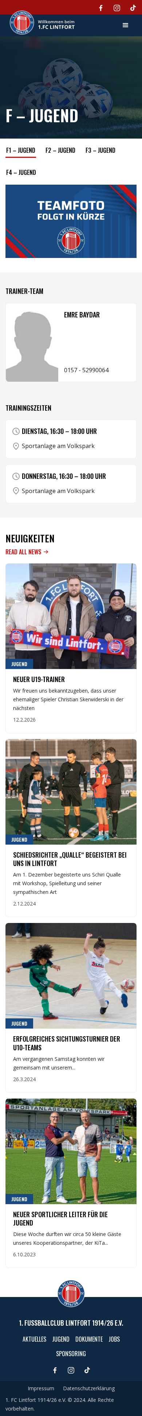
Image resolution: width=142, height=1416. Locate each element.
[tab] (20, 151)
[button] (126, 25)
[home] (40, 22)
